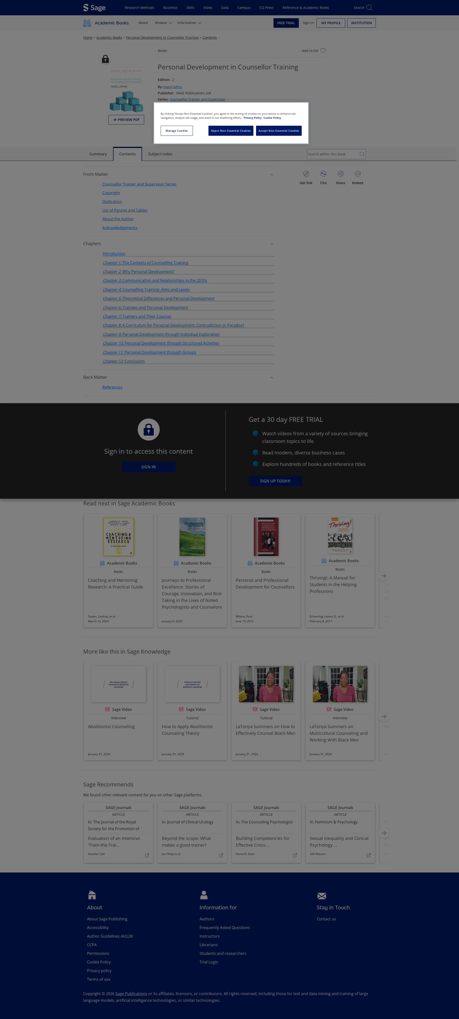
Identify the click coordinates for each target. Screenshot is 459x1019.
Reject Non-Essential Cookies (231, 130)
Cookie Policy (272, 117)
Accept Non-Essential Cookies (279, 130)
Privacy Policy (253, 117)
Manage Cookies (177, 130)
